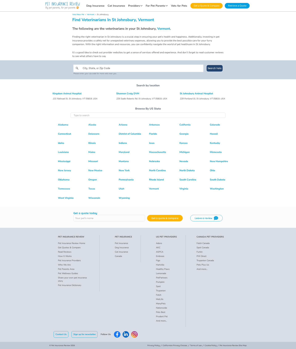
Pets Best (160, 312)
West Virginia (66, 198)
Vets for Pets (179, 6)
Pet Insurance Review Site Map (233, 345)
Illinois (92, 143)
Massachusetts (157, 152)
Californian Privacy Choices (175, 345)
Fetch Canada (203, 243)
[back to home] (62, 5)
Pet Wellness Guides (68, 273)
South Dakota (217, 179)
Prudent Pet (162, 316)
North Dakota (187, 170)
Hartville (160, 264)
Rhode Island (156, 179)
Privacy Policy (153, 345)
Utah (121, 188)
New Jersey (64, 170)
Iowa (151, 143)
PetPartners (161, 277)
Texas (91, 188)
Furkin (200, 251)
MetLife (159, 299)
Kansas (183, 143)
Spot (158, 286)
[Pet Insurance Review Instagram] (134, 334)
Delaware (93, 134)
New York (124, 170)
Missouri (93, 161)
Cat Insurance (116, 6)
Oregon (92, 179)
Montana (124, 161)
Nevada (183, 161)
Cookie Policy (211, 345)
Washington (217, 188)
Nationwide (161, 307)
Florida (153, 134)
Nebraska (154, 161)
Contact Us (61, 334)
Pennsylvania (126, 179)
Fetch (158, 294)
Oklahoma (64, 179)
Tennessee (64, 188)
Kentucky (215, 143)
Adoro (159, 243)
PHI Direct (201, 256)
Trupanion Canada (205, 260)
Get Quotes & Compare (69, 247)
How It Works (65, 256)
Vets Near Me (78, 14)
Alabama (63, 124)
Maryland (124, 152)
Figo (158, 260)
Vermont (90, 14)
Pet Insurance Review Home (71, 243)
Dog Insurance (95, 6)
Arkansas (154, 124)
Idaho (61, 143)
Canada (118, 256)
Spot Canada (203, 247)
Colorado (215, 124)
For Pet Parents (155, 6)
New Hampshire (219, 161)
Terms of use (196, 345)
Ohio (212, 170)
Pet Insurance (121, 243)
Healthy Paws (163, 269)
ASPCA (159, 251)
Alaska (92, 124)
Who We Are (64, 264)
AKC (158, 247)
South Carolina (187, 179)
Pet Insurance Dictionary (69, 285)
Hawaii (214, 134)
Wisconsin (94, 198)
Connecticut (64, 134)
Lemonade (161, 273)
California (185, 124)
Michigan (184, 152)
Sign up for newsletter (84, 334)
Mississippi (64, 161)
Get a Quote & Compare (206, 5)
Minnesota (216, 152)
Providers (134, 6)
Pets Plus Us (203, 264)
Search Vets (215, 68)
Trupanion (161, 290)
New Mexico (95, 170)
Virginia (183, 188)
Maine (91, 152)
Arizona (123, 124)
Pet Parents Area (66, 269)
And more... (161, 320)
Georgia (184, 134)
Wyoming (124, 198)
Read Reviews (64, 251)
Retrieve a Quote (237, 5)
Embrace (160, 256)
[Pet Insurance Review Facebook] (117, 334)
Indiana (123, 143)
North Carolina (157, 170)
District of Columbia (130, 134)
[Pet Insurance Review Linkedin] (126, 334)
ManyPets (161, 303)
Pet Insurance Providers (69, 260)
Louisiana (63, 152)
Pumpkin (160, 282)
